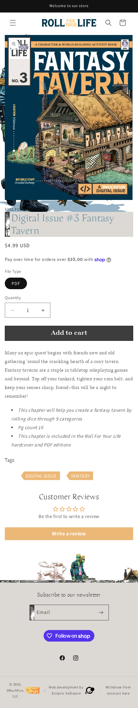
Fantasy (80, 476)
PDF (16, 283)
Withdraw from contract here (118, 690)
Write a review (69, 533)
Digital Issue (41, 476)
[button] (13, 23)
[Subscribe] (101, 612)
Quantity (13, 297)
